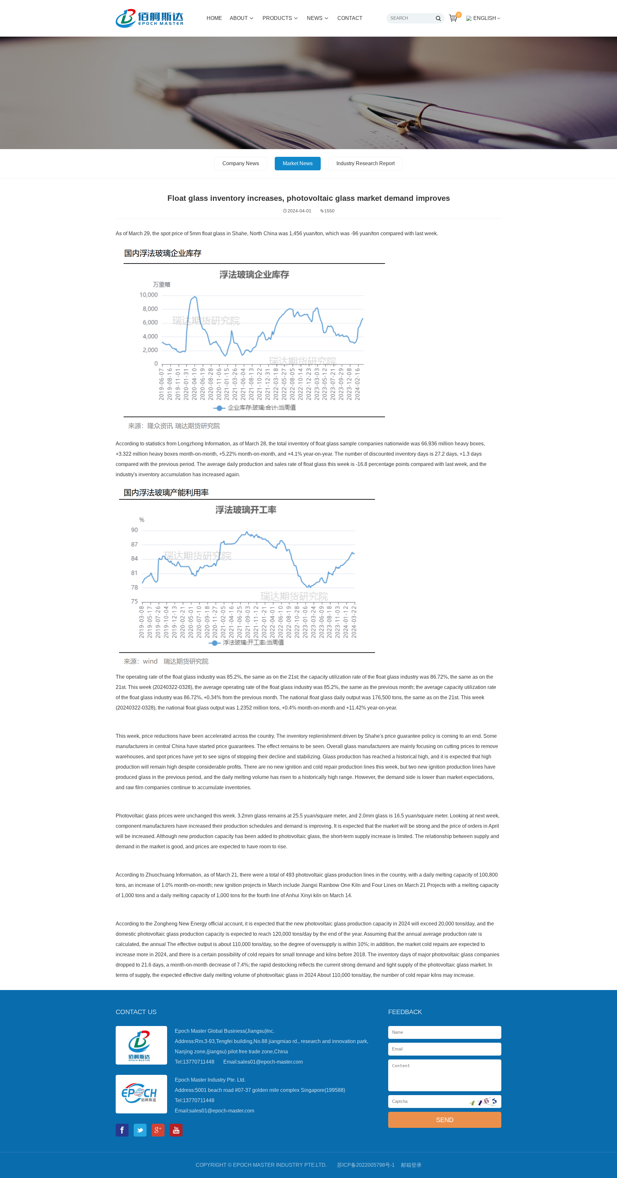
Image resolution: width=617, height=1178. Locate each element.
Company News (240, 163)
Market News (298, 163)
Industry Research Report (365, 163)
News (315, 18)
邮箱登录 (411, 1165)
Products (277, 18)
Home (214, 18)
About (239, 18)
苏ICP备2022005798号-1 (366, 1165)
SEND (444, 1119)
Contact (349, 18)
